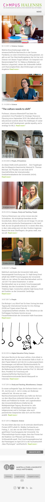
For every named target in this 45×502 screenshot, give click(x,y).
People (34, 212)
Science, (15, 46)
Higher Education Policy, (20, 353)
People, (14, 161)
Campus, (15, 212)
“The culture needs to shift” (16, 109)
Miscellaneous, (31, 385)
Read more (14, 69)
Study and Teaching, (25, 212)
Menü (39, 12)
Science (14, 104)
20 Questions (21, 161)
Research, (15, 421)
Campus (20, 46)
